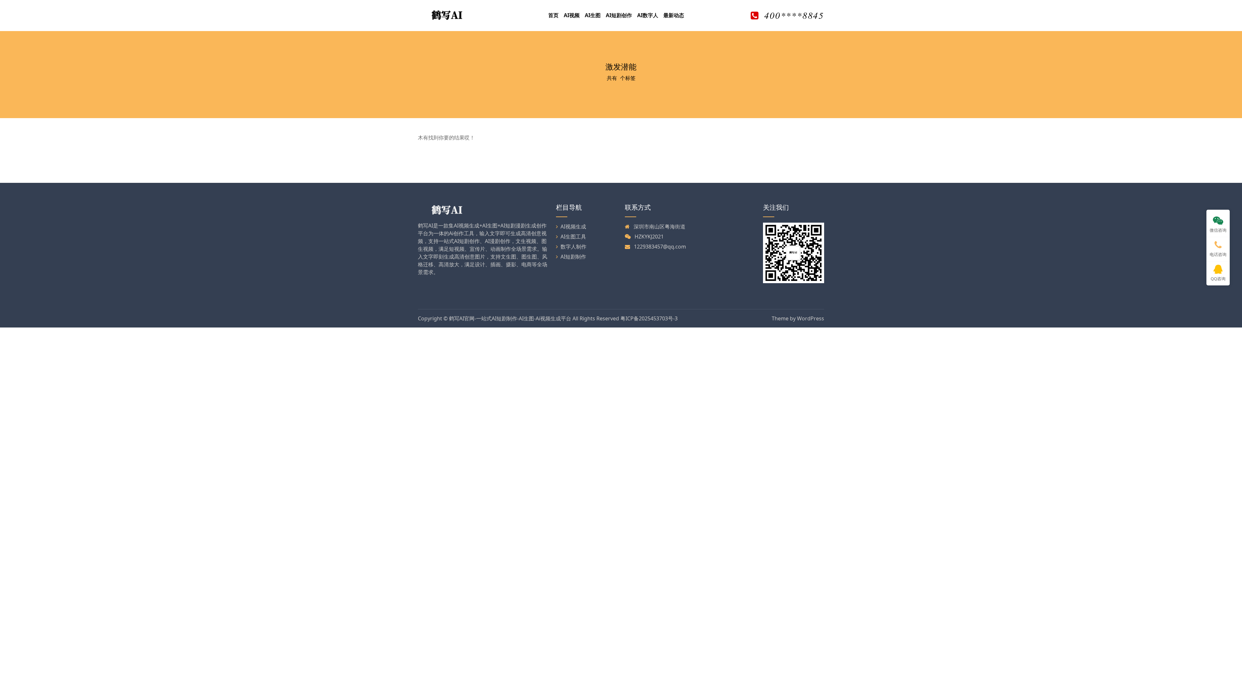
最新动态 (673, 15)
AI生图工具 (573, 236)
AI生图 (593, 15)
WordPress (810, 318)
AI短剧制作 (573, 256)
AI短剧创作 (619, 15)
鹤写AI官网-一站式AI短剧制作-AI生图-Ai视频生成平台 (510, 318)
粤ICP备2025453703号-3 (649, 318)
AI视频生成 (573, 226)
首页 (553, 15)
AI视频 (572, 15)
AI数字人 (647, 15)
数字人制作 (573, 246)
